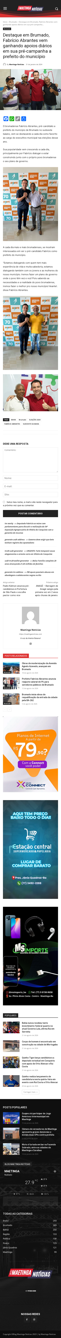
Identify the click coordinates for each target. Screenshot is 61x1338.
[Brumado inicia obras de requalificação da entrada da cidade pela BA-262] (11, 699)
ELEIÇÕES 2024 (34, 420)
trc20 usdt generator (14, 551)
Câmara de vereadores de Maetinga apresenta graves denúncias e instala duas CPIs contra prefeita (39, 1132)
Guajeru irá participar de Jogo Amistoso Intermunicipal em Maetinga (36, 1116)
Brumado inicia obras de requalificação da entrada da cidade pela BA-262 (39, 697)
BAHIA (13, 420)
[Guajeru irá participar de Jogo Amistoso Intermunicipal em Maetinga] (11, 1118)
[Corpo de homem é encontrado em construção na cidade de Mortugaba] (11, 1046)
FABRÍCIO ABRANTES (12, 424)
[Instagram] (30, 643)
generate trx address (14, 572)
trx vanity (9, 523)
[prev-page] (5, 710)
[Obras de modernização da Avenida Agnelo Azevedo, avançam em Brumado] (11, 668)
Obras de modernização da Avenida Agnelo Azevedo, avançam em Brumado (39, 666)
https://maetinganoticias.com (30, 634)
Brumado (13, 22)
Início (5, 22)
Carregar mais (30, 1092)
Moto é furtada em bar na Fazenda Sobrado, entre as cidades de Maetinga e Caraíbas (39, 1147)
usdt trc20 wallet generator (17, 560)
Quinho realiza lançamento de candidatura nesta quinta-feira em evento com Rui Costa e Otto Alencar (40, 1079)
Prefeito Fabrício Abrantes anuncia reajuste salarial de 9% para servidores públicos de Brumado (39, 682)
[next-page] (9, 710)
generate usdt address (15, 539)
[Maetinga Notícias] (5, 64)
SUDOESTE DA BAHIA (31, 424)
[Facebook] (27, 1319)
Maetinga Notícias (16, 64)
